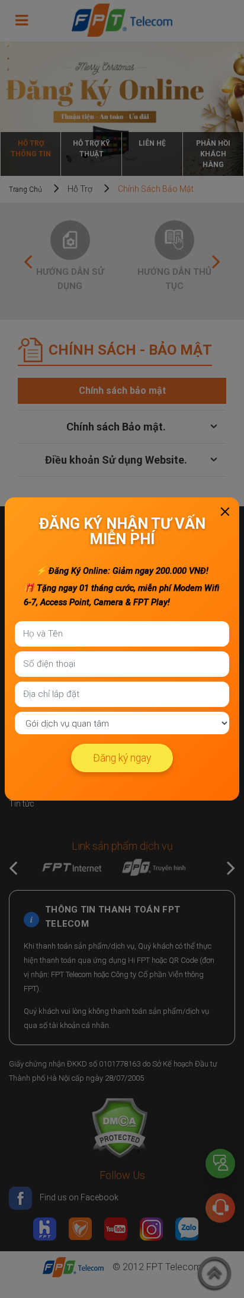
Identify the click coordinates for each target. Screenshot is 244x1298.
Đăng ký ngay (122, 758)
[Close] (225, 512)
